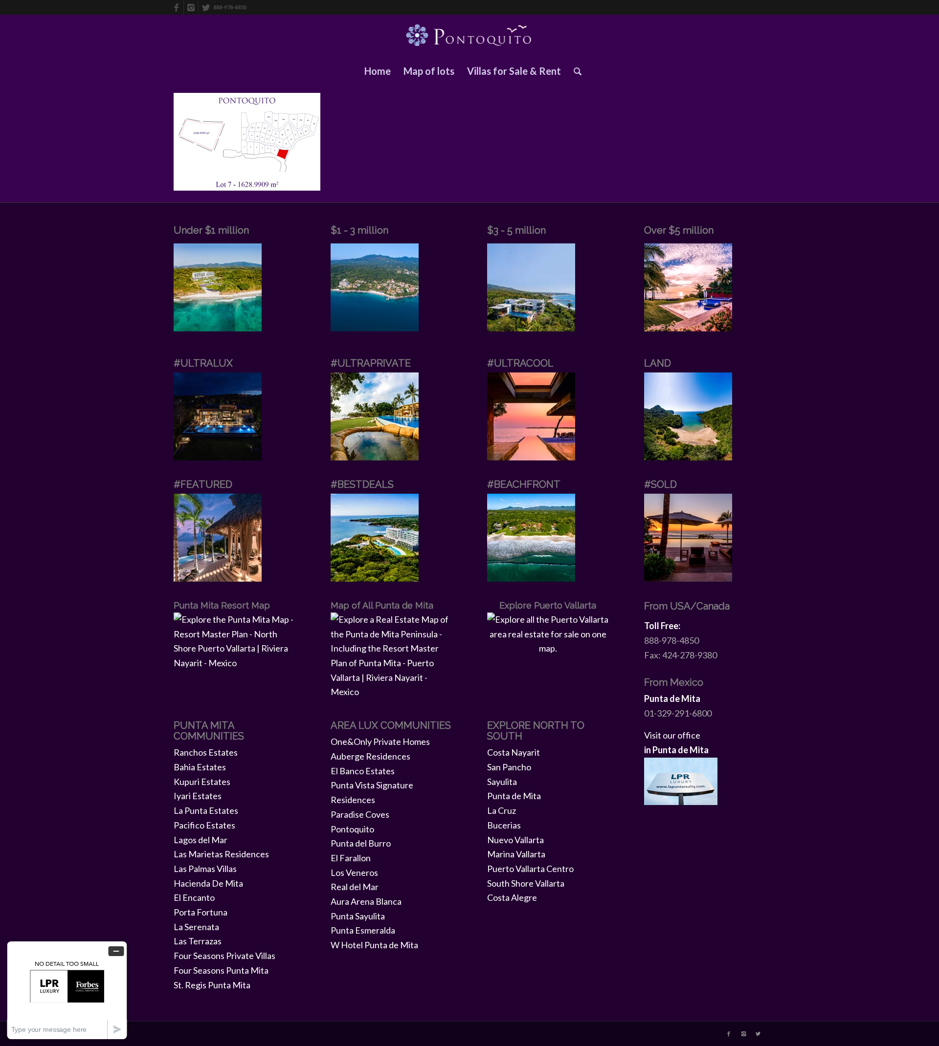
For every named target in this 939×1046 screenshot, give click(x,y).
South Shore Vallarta (525, 883)
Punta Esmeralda (363, 930)
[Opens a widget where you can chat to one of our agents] (67, 990)
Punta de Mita (514, 795)
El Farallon (351, 857)
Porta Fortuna (200, 912)
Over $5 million (679, 230)
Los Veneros (354, 872)
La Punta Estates (206, 810)
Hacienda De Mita (208, 883)
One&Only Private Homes (380, 741)
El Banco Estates (363, 770)
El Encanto (194, 897)
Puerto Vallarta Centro (530, 868)
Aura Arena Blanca (366, 901)
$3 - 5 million (516, 230)
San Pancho (509, 767)
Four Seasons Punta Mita (221, 970)
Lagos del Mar (200, 839)
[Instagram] (191, 7)
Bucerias (504, 825)
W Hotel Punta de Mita (374, 944)
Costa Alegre (512, 897)
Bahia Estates (200, 767)
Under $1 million (211, 230)
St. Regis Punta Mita (212, 985)
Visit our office (672, 735)
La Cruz (501, 810)
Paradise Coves (360, 814)
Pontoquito (352, 829)
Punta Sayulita (358, 916)
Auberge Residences (370, 756)
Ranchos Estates (206, 752)
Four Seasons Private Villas (224, 955)
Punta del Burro (361, 843)
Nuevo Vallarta (515, 839)
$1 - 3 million (359, 230)
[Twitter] (206, 7)
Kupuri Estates (202, 781)
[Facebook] (176, 7)
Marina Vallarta (516, 854)
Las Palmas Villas (205, 868)
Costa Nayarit (513, 752)
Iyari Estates (198, 795)
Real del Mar (355, 886)
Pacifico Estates (204, 825)
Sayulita (502, 781)
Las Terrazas (198, 941)
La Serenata (196, 926)
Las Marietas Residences (221, 854)
